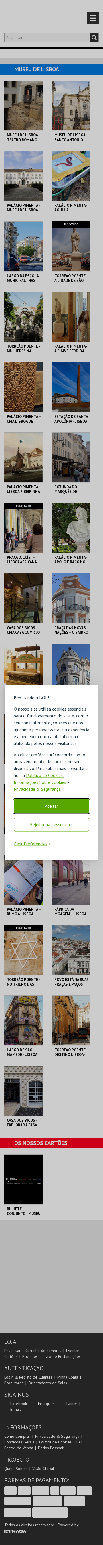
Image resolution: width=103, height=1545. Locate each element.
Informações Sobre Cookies (40, 782)
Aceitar (51, 806)
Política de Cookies (44, 775)
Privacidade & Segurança (37, 789)
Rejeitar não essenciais (51, 824)
